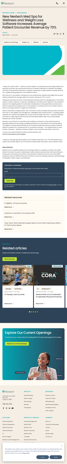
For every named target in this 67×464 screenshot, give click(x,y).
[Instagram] (6, 408)
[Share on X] (60, 34)
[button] (63, 3)
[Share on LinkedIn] (57, 34)
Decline (56, 457)
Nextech (4, 32)
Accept (43, 457)
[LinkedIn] (9, 408)
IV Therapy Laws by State (14, 294)
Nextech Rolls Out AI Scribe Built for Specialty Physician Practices (49, 295)
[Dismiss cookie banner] (61, 446)
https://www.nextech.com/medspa (13, 134)
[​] (57, 3)
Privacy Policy (26, 453)
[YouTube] (13, 408)
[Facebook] (3, 408)
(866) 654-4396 (7, 404)
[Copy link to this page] (54, 34)
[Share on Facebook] (64, 34)
